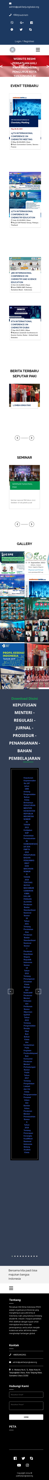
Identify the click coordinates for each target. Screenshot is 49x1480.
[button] (12, 1256)
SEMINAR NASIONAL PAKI (22, 485)
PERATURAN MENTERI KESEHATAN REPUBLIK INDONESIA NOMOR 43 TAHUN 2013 (29, 816)
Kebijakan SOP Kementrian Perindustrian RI (29, 835)
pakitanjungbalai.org (24, 1476)
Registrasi (29, 41)
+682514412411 (20, 15)
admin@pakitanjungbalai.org (24, 1362)
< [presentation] (1, 66)
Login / (19, 41)
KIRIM (26, 1417)
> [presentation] (47, 66)
